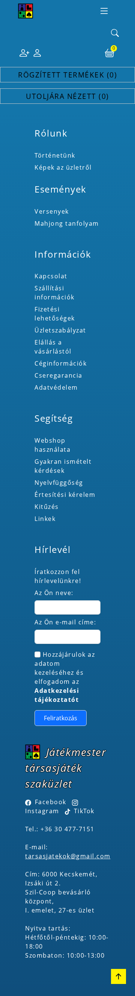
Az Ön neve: (54, 593)
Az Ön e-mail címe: (65, 622)
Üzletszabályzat (60, 330)
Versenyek (51, 211)
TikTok (83, 811)
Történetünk (54, 155)
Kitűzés (46, 507)
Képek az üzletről (63, 167)
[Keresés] (115, 33)
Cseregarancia (58, 375)
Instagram (42, 811)
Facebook (50, 802)
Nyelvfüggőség (58, 482)
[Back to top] (118, 976)
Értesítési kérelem (64, 494)
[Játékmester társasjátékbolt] (25, 11)
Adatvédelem (56, 387)
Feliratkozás (60, 718)
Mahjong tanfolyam (66, 223)
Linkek (45, 519)
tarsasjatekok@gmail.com (68, 856)
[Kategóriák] (104, 11)
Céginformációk (60, 363)
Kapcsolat (51, 276)
